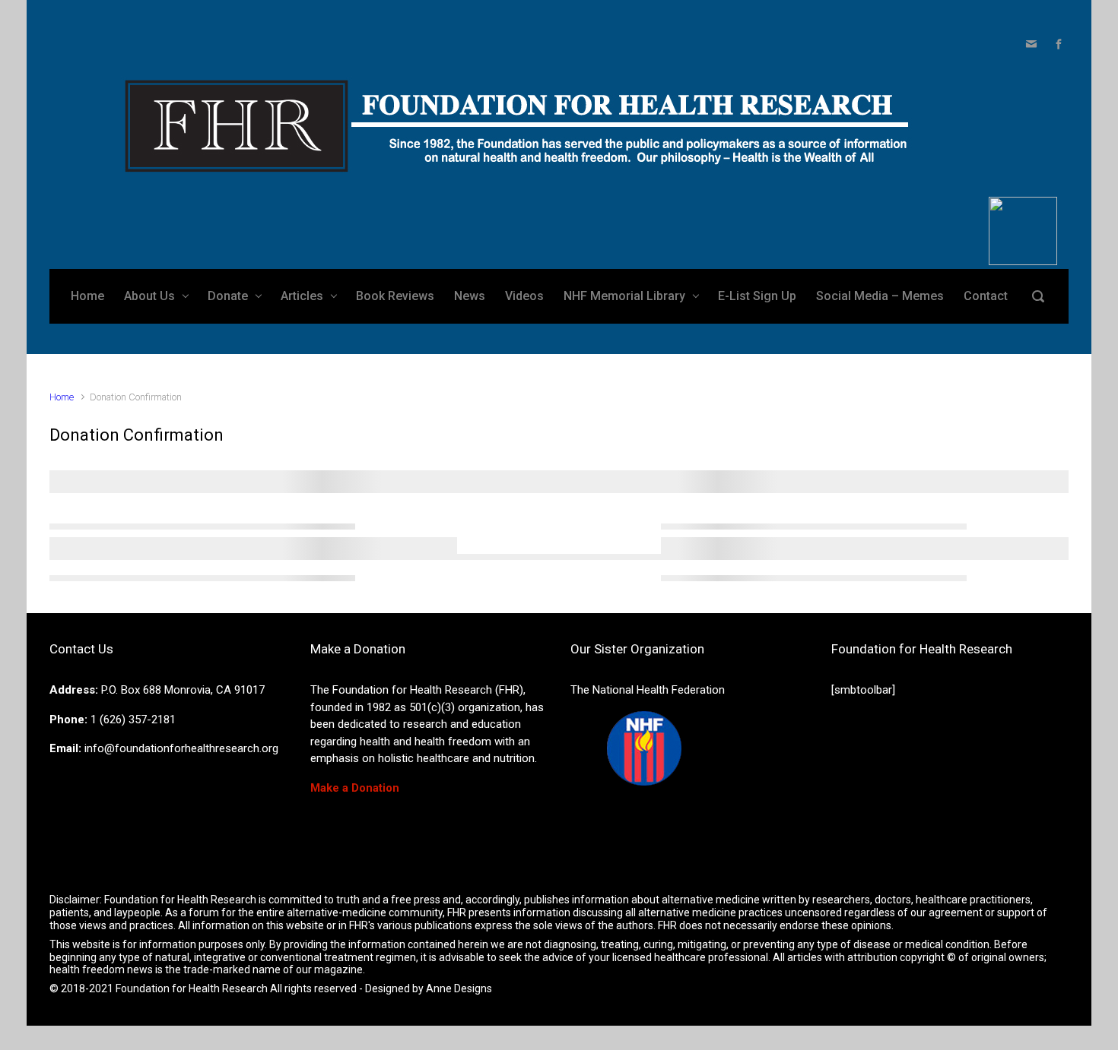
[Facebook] (1057, 44)
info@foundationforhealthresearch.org (181, 748)
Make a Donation (354, 788)
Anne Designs (459, 988)
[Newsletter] (1031, 44)
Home (61, 397)
